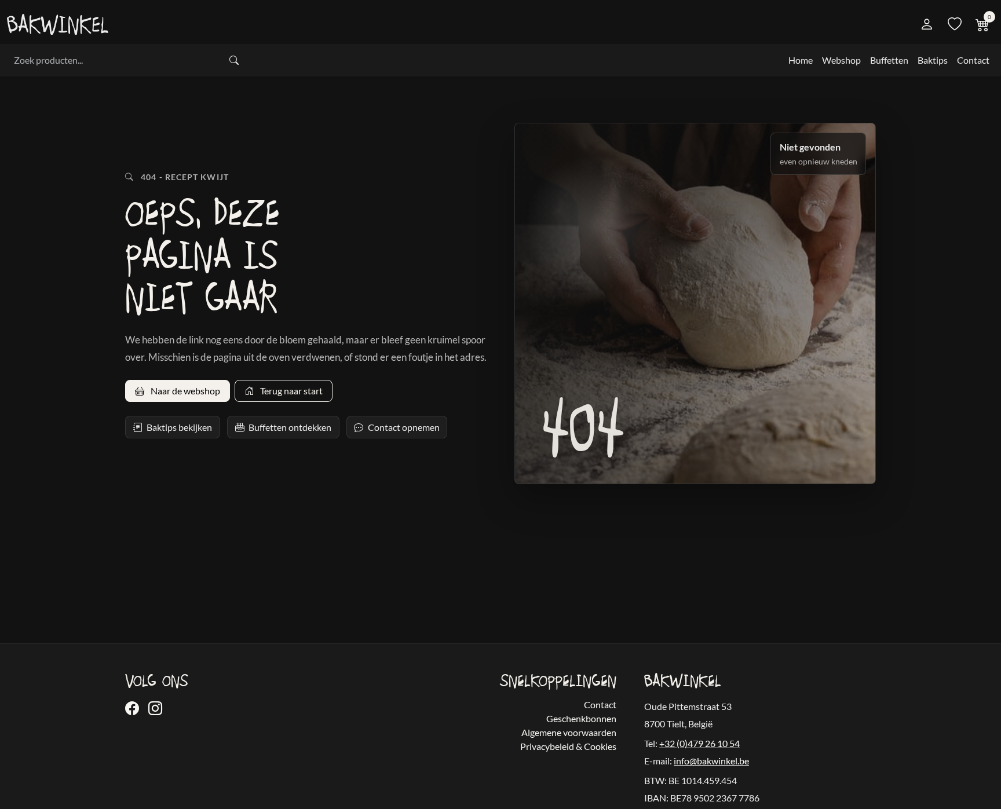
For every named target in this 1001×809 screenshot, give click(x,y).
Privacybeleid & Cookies (568, 746)
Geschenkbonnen (581, 718)
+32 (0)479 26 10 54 (699, 743)
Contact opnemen (404, 427)
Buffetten (889, 59)
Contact (973, 59)
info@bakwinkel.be (711, 760)
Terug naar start (290, 390)
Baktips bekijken (179, 427)
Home (800, 59)
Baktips (933, 59)
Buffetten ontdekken (290, 427)
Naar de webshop (184, 390)
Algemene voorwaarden (568, 732)
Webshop (841, 59)
